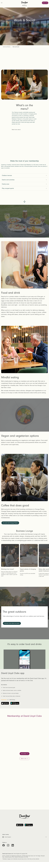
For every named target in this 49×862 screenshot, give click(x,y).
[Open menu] (1, 3)
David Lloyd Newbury (6, 46)
